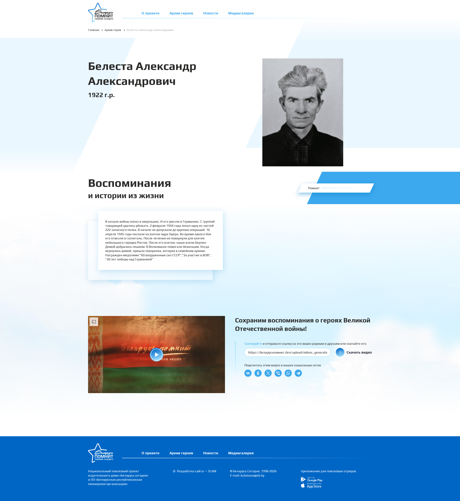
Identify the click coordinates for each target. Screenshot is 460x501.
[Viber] (278, 373)
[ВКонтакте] (248, 373)
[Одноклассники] (258, 373)
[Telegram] (298, 373)
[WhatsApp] (288, 373)
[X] (268, 373)
